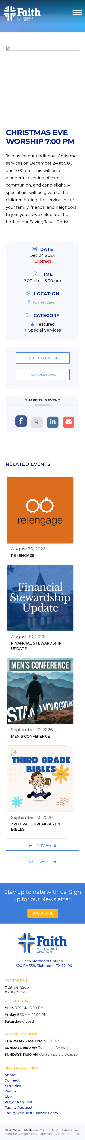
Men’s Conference (30, 736)
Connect (12, 1080)
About (10, 1075)
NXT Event (38, 862)
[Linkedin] (52, 422)
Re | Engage (22, 555)
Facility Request (18, 1107)
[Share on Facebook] (21, 421)
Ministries (13, 1086)
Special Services (44, 330)
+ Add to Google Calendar (43, 358)
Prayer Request (18, 1102)
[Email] (68, 422)
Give (8, 1096)
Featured (45, 324)
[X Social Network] (37, 422)
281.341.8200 (18, 987)
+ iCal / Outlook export (43, 374)
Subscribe (42, 913)
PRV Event (46, 846)
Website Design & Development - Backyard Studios (42, 1133)
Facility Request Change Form (31, 1113)
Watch (10, 1091)
